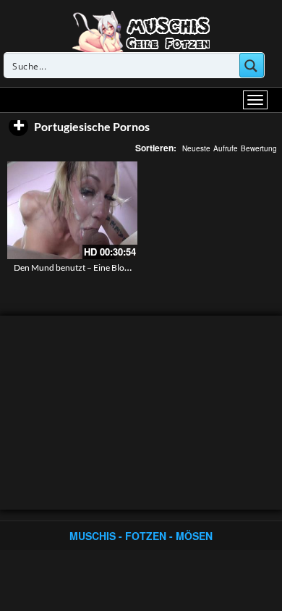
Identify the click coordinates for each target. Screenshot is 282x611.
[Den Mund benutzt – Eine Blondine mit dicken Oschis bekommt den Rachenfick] (72, 210)
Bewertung (259, 148)
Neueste (196, 148)
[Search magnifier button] (251, 65)
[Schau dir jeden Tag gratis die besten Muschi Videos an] (141, 30)
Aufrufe (225, 148)
